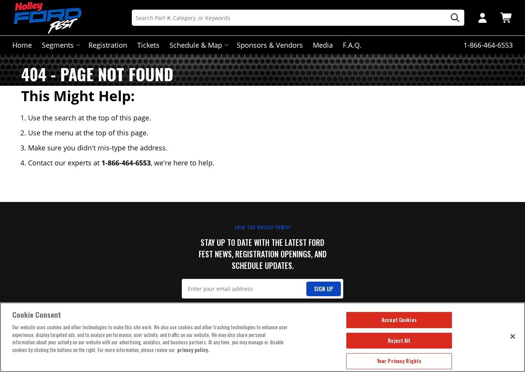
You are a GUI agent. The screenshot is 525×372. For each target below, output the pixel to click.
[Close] (512, 336)
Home (22, 45)
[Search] (452, 18)
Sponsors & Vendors (270, 45)
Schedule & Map (195, 45)
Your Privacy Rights (399, 361)
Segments (58, 45)
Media (323, 45)
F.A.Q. (352, 45)
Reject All (399, 340)
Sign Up (323, 289)
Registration (107, 45)
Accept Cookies (399, 320)
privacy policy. (193, 350)
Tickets (148, 45)
